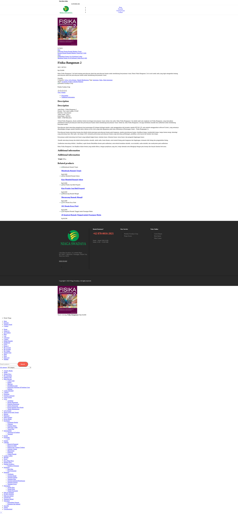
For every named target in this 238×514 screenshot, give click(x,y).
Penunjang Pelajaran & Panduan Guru (18, 387)
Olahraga (10, 424)
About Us (6, 331)
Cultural (6, 392)
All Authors (7, 332)
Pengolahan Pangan (13, 502)
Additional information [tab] (69, 150)
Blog (5, 334)
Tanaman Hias (11, 479)
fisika (100, 80)
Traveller (6, 506)
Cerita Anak (11, 381)
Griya (66, 80)
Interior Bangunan (12, 406)
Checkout (6, 337)
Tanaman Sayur (12, 484)
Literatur (6, 442)
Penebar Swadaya (9, 464)
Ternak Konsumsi (12, 491)
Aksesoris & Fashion (13, 432)
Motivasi (10, 384)
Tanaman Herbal (12, 477)
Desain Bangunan (12, 402)
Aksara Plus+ (8, 374)
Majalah (6, 457)
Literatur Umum (12, 449)
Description (64, 95)
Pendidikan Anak (12, 386)
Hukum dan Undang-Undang (16, 447)
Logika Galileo (8, 456)
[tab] (120, 95)
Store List (6, 357)
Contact (6, 326)
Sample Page (7, 352)
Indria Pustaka (8, 417)
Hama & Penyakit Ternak (11, 412)
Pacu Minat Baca (9, 461)
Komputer (7, 437)
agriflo (6, 372)
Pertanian (6, 472)
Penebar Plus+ (8, 462)
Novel (5, 459)
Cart (5, 336)
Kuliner (6, 441)
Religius (9, 389)
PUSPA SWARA (9, 494)
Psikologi (10, 452)
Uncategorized (8, 509)
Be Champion (8, 376)
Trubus (6, 507)
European (6, 394)
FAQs (5, 344)
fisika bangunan (107, 80)
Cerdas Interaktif (8, 391)
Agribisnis (10, 474)
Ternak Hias (11, 487)
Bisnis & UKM (11, 446)
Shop (5, 321)
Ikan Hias (10, 469)
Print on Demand (9, 492)
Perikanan (7, 467)
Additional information (68, 97)
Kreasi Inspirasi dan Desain (15, 407)
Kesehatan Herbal (12, 422)
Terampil (10, 434)
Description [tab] (63, 101)
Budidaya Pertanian (13, 466)
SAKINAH (7, 497)
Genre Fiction (8, 397)
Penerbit (6, 323)
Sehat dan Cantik (12, 427)
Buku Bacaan (8, 379)
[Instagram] (176, 2)
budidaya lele (8, 377)
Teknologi (7, 501)
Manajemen (10, 451)
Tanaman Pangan (12, 482)
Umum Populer (11, 454)
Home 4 (6, 346)
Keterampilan (8, 431)
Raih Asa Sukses (9, 496)
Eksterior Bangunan (13, 404)
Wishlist (6, 359)
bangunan (96, 80)
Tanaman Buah (11, 476)
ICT (8, 439)
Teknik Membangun (83, 80)
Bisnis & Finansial (12, 444)
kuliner (9, 382)
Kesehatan (7, 421)
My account (7, 347)
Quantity (60, 78)
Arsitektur (10, 401)
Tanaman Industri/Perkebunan (16, 481)
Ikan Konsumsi (11, 471)
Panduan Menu (11, 426)
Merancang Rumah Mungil (71, 197)
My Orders (7, 351)
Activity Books (8, 371)
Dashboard (7, 342)
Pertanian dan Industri (13, 504)
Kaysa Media (8, 419)
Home (5, 329)
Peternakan (7, 486)
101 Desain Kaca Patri (69, 206)
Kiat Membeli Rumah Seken (72, 180)
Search (23, 364)
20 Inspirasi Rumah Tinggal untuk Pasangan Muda (81, 215)
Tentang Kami (8, 324)
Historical (6, 416)
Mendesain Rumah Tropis (71, 171)
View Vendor (61, 92)
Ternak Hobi (11, 489)
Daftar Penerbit (8, 341)
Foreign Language (9, 396)
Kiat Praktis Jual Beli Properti (73, 188)
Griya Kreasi (72, 80)
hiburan (6, 414)
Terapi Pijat (10, 429)
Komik (6, 436)
